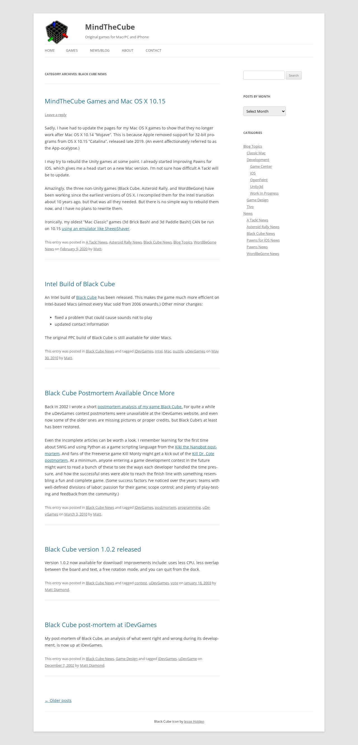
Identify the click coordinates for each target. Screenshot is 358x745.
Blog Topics (182, 242)
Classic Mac (256, 152)
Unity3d (256, 186)
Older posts (58, 700)
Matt (97, 248)
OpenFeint (259, 179)
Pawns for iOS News (263, 240)
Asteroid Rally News (125, 242)
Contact (153, 50)
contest (141, 582)
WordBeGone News (263, 253)
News (248, 213)
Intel (158, 351)
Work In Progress (264, 193)
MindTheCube (110, 27)
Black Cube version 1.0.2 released (93, 549)
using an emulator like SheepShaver (95, 228)
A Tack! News (96, 242)
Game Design (127, 658)
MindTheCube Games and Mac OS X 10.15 (105, 101)
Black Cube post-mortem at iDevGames (101, 624)
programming (189, 507)
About (127, 50)
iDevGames (144, 351)
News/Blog (100, 50)
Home (50, 50)
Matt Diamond (57, 589)
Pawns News (257, 246)
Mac (167, 351)
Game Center (261, 166)
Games (72, 50)
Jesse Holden (194, 721)
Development (258, 159)
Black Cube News (157, 242)
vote (174, 582)
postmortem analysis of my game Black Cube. (140, 406)
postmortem (165, 507)
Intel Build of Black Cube (80, 284)
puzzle (178, 351)
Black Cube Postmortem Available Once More (110, 393)
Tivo (250, 206)
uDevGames (195, 351)
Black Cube (86, 297)
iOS (253, 173)
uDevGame (187, 658)
